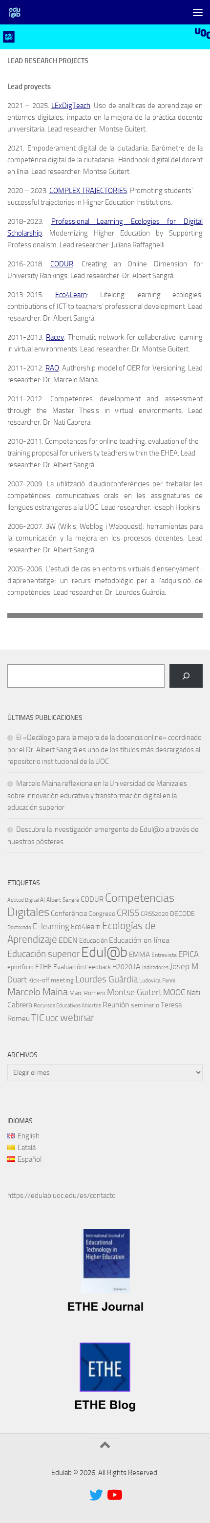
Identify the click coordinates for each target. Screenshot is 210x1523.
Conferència (69, 913)
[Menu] (198, 12)
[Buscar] (186, 676)
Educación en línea (139, 940)
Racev (55, 337)
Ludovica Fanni (157, 980)
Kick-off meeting (51, 980)
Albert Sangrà (62, 899)
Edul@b (104, 952)
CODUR (61, 264)
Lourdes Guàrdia (106, 979)
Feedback (98, 967)
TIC (37, 1017)
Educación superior (43, 954)
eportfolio (20, 967)
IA (137, 966)
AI (42, 899)
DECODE (182, 914)
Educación (93, 940)
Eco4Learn (71, 294)
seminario (145, 1005)
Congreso (101, 914)
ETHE (43, 966)
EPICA (188, 954)
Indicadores (155, 967)
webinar (77, 1017)
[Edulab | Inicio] (17, 12)
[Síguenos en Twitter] (96, 1495)
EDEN (68, 940)
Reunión (116, 1004)
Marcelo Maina (37, 992)
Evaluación (68, 967)
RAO (52, 368)
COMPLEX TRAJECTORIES (88, 190)
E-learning (51, 926)
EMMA (139, 954)
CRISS (128, 912)
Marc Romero (87, 993)
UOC (52, 1019)
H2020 (122, 967)
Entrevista (164, 955)
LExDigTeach (70, 105)
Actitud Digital (23, 900)
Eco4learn (86, 926)
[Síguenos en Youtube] (114, 1495)
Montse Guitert (134, 992)
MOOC (174, 992)
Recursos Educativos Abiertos (67, 1005)
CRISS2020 (154, 914)
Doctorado (19, 927)
